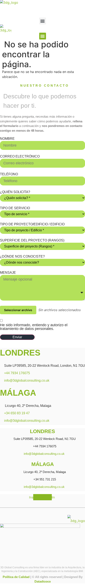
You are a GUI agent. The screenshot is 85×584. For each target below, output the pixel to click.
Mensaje (8, 272)
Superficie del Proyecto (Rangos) (32, 240)
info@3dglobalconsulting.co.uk (26, 380)
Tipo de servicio (15, 208)
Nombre (7, 138)
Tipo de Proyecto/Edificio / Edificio (32, 224)
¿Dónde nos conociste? (22, 256)
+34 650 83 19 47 (17, 413)
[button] (42, 21)
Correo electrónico (20, 156)
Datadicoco (42, 581)
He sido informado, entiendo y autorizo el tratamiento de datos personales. (33, 327)
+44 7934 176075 (17, 373)
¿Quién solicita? (15, 192)
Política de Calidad (16, 577)
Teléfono (9, 174)
